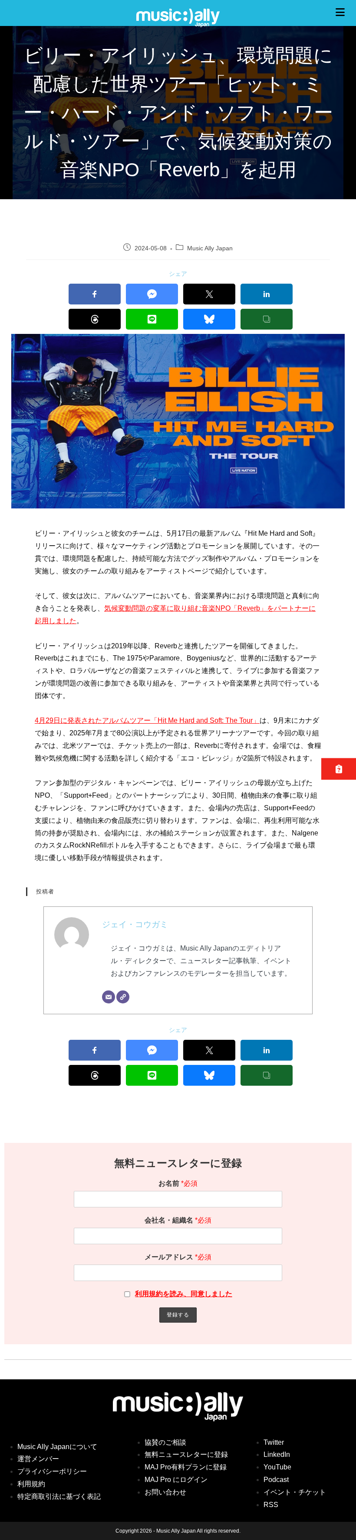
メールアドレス (178, 1257)
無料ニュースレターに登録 (186, 1454)
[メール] (108, 996)
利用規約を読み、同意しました (183, 1293)
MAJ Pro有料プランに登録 (186, 1467)
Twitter (274, 1442)
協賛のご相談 (165, 1442)
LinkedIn (277, 1454)
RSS (271, 1504)
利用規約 (31, 1484)
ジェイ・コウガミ (135, 924)
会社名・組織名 (178, 1220)
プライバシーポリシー (52, 1471)
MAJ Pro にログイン (176, 1479)
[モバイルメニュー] (342, 12)
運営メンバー (38, 1458)
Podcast (276, 1479)
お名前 (178, 1183)
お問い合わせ (165, 1492)
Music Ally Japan (210, 248)
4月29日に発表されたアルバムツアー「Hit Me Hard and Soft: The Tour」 (147, 720)
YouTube (277, 1467)
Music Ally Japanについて (57, 1446)
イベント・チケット (295, 1492)
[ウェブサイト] (122, 996)
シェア (178, 273)
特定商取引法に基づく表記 (59, 1496)
